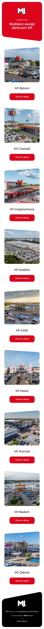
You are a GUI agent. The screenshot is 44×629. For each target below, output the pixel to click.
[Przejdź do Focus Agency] (22, 621)
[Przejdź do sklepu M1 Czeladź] (22, 134)
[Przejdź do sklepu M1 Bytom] (22, 73)
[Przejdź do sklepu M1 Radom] (22, 497)
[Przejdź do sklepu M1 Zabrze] (22, 558)
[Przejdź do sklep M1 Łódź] (22, 315)
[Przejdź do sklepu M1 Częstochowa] (22, 194)
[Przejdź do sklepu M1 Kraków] (22, 255)
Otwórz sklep (22, 97)
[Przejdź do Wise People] (22, 616)
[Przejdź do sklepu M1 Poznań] (22, 436)
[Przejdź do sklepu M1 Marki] (22, 376)
